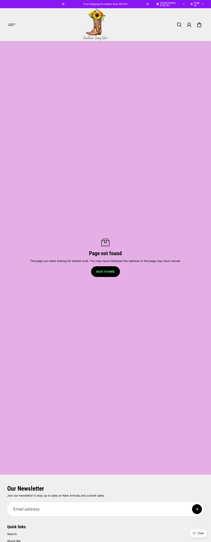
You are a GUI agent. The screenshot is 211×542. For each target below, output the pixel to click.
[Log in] (189, 24)
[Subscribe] (197, 509)
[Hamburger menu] (11, 24)
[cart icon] (199, 24)
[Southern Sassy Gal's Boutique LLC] (95, 24)
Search (12, 534)
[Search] (179, 24)
